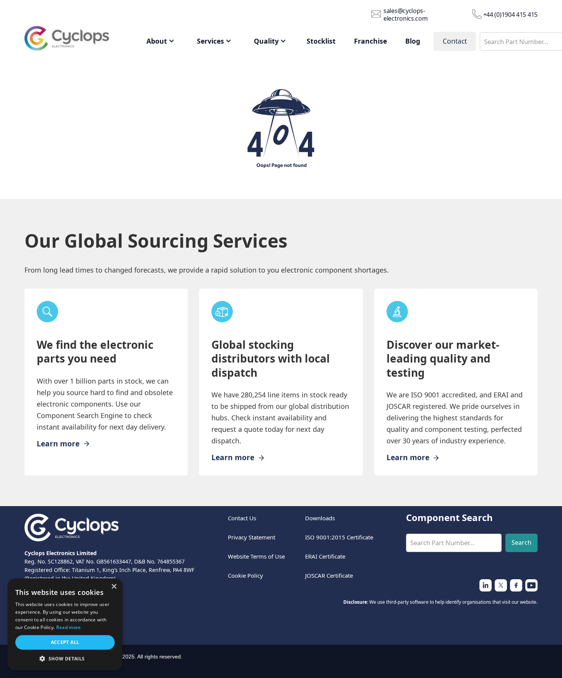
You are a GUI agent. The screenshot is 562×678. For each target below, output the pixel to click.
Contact (455, 41)
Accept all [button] (65, 642)
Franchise (370, 41)
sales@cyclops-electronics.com (405, 14)
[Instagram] (501, 585)
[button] (160, 41)
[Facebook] (531, 585)
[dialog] (65, 624)
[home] (78, 40)
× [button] (114, 587)
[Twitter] (485, 585)
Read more (68, 627)
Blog (412, 41)
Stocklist (321, 41)
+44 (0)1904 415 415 (510, 14)
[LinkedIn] (516, 585)
